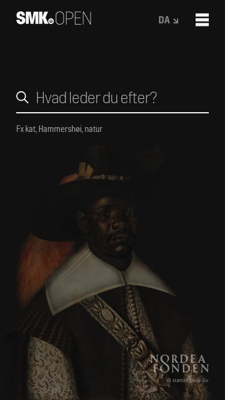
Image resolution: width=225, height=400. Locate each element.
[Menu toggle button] (202, 19)
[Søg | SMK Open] (53, 20)
